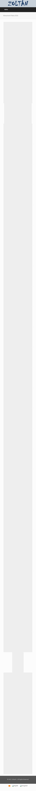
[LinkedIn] (21, 782)
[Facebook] (15, 782)
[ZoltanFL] (18, 3)
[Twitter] (18, 782)
